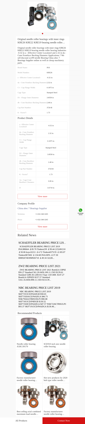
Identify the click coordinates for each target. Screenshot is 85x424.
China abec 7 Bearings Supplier (32, 208)
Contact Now (64, 420)
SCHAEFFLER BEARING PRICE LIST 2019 (45, 242)
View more (42, 196)
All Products (21, 420)
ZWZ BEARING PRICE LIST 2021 (39, 266)
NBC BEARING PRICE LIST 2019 (39, 287)
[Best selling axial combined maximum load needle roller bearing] (29, 409)
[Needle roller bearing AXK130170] (29, 341)
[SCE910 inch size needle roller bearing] (56, 341)
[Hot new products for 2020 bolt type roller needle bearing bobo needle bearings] (56, 375)
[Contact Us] (81, 212)
